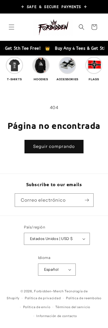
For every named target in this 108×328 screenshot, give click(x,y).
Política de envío (36, 307)
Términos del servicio (72, 307)
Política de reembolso (83, 298)
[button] (11, 27)
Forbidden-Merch (49, 291)
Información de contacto (56, 316)
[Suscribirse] (87, 200)
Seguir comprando (54, 146)
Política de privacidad (43, 298)
